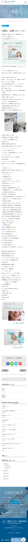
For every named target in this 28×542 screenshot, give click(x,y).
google (20, 363)
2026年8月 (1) (8, 466)
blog (3, 389)
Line (12, 363)
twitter (16, 363)
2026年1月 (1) (8, 468)
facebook (8, 363)
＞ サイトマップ (14, 529)
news (5, 25)
